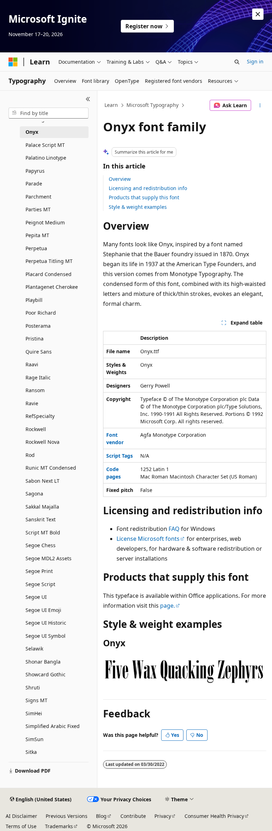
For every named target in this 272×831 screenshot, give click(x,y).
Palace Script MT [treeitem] (45, 145)
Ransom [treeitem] (35, 390)
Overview (120, 179)
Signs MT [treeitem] (36, 700)
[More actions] (260, 105)
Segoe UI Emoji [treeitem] (43, 610)
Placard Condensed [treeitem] (49, 274)
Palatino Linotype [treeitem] (46, 157)
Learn (111, 105)
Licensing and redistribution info (148, 188)
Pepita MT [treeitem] (37, 235)
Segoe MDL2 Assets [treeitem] (49, 558)
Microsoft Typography (152, 105)
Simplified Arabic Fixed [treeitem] (53, 726)
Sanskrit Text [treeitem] (41, 519)
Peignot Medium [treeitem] (45, 222)
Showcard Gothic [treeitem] (46, 674)
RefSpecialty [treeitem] (40, 416)
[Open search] (237, 62)
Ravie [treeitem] (32, 403)
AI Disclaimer (21, 816)
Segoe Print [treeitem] (39, 571)
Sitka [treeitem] (31, 752)
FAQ (174, 529)
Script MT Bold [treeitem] (43, 532)
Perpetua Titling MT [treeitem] (49, 261)
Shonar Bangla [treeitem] (43, 661)
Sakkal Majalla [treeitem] (42, 506)
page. (167, 605)
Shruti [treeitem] (33, 687)
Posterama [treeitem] (38, 325)
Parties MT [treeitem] (38, 209)
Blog (101, 816)
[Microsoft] (13, 62)
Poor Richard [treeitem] (41, 312)
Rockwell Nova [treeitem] (43, 442)
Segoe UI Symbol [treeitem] (46, 635)
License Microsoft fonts (148, 539)
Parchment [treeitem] (38, 196)
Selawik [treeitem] (34, 648)
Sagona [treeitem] (34, 493)
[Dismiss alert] (258, 14)
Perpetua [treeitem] (36, 248)
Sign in (255, 61)
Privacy (162, 816)
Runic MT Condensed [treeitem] (51, 467)
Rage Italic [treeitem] (38, 377)
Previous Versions (66, 816)
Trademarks (59, 826)
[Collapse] (88, 99)
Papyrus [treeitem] (35, 170)
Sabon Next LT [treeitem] (43, 480)
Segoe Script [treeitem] (40, 584)
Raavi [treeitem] (32, 364)
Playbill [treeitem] (34, 300)
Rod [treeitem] (30, 455)
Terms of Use (21, 826)
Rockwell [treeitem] (36, 429)
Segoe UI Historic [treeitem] (46, 622)
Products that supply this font (144, 197)
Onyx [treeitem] (32, 131)
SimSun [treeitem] (35, 739)
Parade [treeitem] (34, 183)
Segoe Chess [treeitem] (41, 545)
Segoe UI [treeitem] (36, 597)
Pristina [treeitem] (35, 338)
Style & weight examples (138, 207)
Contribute (133, 816)
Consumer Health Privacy (214, 816)
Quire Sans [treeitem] (39, 351)
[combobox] (48, 113)
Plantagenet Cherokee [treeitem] (52, 286)
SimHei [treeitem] (34, 713)
